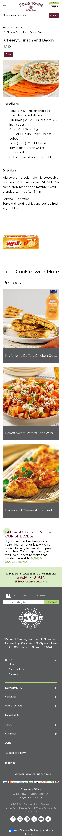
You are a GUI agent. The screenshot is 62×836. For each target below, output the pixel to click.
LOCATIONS (12, 714)
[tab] (31, 659)
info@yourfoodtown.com (31, 797)
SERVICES (10, 696)
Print (9, 54)
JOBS (8, 742)
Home (6, 27)
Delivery (13, 674)
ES (56, 6)
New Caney (22, 15)
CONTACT (10, 733)
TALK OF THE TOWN (16, 752)
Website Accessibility (45, 808)
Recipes (17, 27)
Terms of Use (31, 811)
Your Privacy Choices (26, 830)
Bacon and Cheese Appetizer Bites (32, 510)
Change (54, 15)
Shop (8, 660)
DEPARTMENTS (13, 687)
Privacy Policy (12, 808)
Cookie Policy (27, 808)
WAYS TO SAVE (13, 705)
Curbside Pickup (18, 669)
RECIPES (10, 763)
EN (52, 6)
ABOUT (9, 724)
